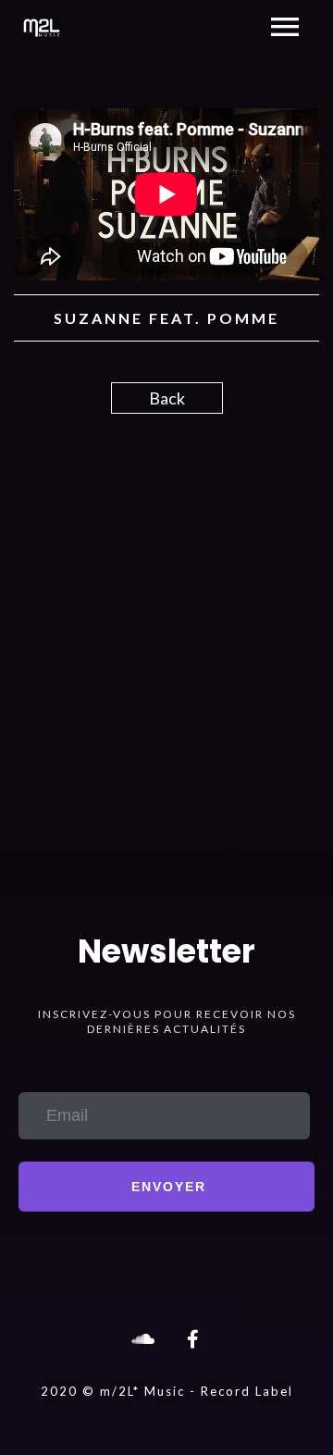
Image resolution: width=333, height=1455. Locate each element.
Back (167, 398)
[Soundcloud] (140, 1339)
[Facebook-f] (192, 1339)
